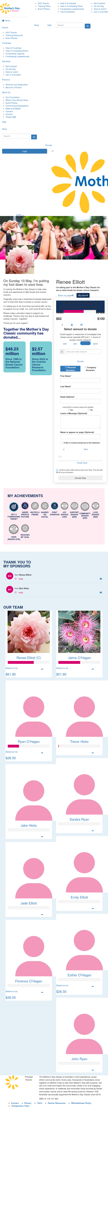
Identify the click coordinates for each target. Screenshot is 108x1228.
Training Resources (14, 35)
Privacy (27, 1103)
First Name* (65, 376)
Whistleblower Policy (81, 1103)
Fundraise (6, 43)
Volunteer (6, 61)
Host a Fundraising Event (17, 50)
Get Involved (11, 66)
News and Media (13, 108)
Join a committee (13, 74)
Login (24, 151)
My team (82, 295)
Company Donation (91, 369)
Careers (9, 111)
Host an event (12, 71)
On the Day (11, 69)
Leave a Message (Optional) (73, 413)
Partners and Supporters (17, 84)
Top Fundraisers (67, 11)
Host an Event (100, 8)
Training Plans (44, 6)
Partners (6, 79)
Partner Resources (57, 1103)
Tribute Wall (11, 117)
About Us (6, 92)
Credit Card (82, 462)
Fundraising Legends (15, 53)
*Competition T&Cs (20, 1105)
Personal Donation (71, 369)
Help (4, 121)
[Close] (23, 215)
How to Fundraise (13, 47)
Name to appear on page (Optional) (77, 432)
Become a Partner (14, 87)
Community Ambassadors (17, 105)
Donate (48, 145)
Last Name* (65, 386)
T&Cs (39, 1103)
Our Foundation (13, 97)
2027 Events (11, 32)
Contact (9, 114)
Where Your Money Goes (17, 100)
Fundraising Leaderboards (17, 56)
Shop (4, 129)
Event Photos (11, 38)
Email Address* (67, 396)
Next (86, 449)
